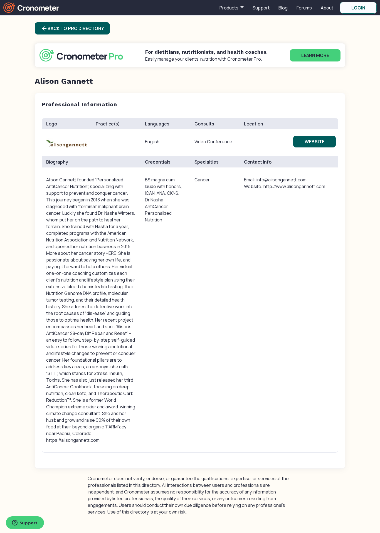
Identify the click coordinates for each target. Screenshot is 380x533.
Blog (283, 8)
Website (314, 142)
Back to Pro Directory (72, 28)
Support (261, 8)
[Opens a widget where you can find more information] (25, 523)
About (327, 8)
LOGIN (358, 8)
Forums (304, 8)
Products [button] (229, 8)
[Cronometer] (31, 7)
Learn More (315, 55)
